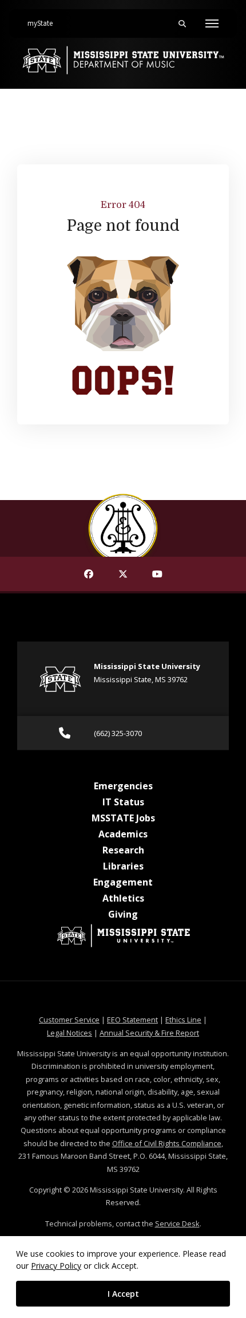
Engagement (123, 882)
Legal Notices (69, 1033)
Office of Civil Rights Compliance (166, 1143)
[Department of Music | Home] (123, 60)
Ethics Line (183, 1019)
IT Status (123, 802)
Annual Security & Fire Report (149, 1033)
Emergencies (123, 786)
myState (44, 23)
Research (123, 850)
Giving (123, 914)
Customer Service (69, 1019)
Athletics (123, 898)
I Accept (123, 1293)
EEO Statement (132, 1019)
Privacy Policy (56, 1265)
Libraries (123, 866)
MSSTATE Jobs (123, 818)
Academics (123, 834)
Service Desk (177, 1223)
